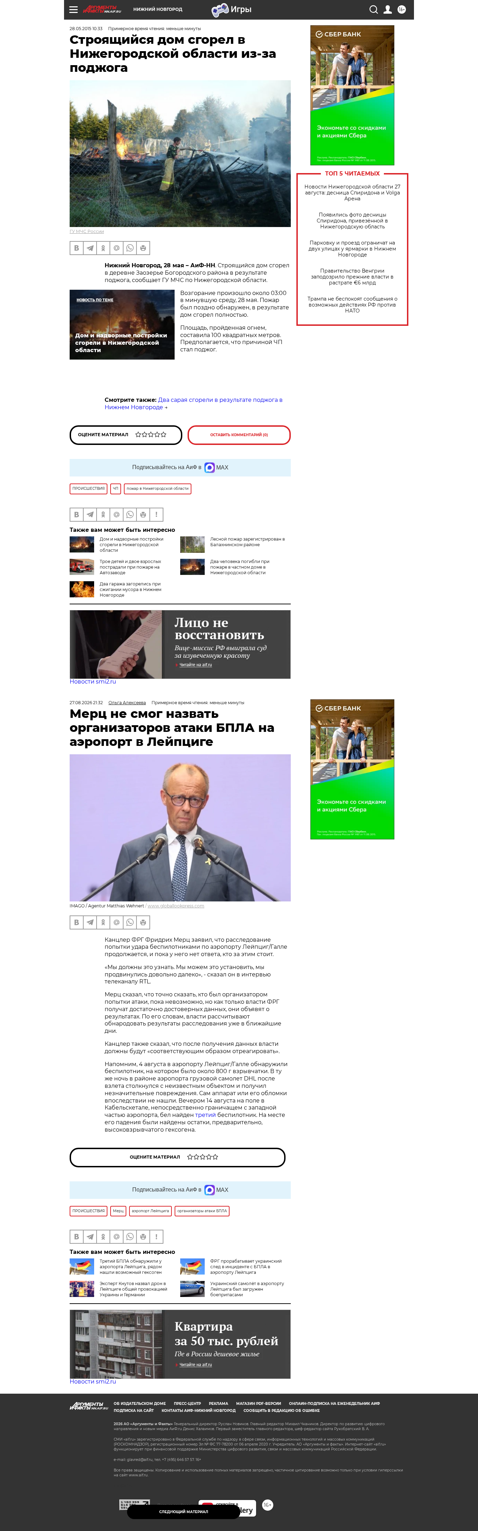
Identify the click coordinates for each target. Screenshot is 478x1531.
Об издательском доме (140, 1403)
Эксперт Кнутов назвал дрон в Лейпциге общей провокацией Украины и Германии (133, 1289)
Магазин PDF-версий (258, 1403)
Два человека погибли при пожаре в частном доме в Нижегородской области (239, 567)
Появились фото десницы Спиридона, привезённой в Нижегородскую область (352, 221)
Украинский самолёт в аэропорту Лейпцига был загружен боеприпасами (247, 1289)
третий (206, 1115)
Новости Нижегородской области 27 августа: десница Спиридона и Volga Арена (352, 193)
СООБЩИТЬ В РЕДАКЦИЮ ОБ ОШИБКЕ (282, 1410)
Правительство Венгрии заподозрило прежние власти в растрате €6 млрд (352, 277)
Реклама (218, 1403)
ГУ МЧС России (87, 231)
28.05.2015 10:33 (86, 28)
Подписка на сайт (134, 1410)
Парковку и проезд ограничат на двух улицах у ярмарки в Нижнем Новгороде (352, 249)
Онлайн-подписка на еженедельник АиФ (334, 1403)
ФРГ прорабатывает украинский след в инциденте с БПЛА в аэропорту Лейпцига (246, 1266)
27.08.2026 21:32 (86, 702)
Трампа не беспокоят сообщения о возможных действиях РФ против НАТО (353, 305)
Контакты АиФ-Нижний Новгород (199, 1410)
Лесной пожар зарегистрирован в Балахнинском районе (247, 541)
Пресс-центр (187, 1403)
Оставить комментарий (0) (239, 435)
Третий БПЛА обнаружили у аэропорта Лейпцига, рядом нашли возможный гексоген (131, 1266)
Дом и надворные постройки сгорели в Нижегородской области (131, 544)
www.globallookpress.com (176, 905)
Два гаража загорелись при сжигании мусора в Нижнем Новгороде (130, 589)
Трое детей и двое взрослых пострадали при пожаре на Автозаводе (130, 567)
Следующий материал (183, 1512)
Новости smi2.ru (93, 681)
